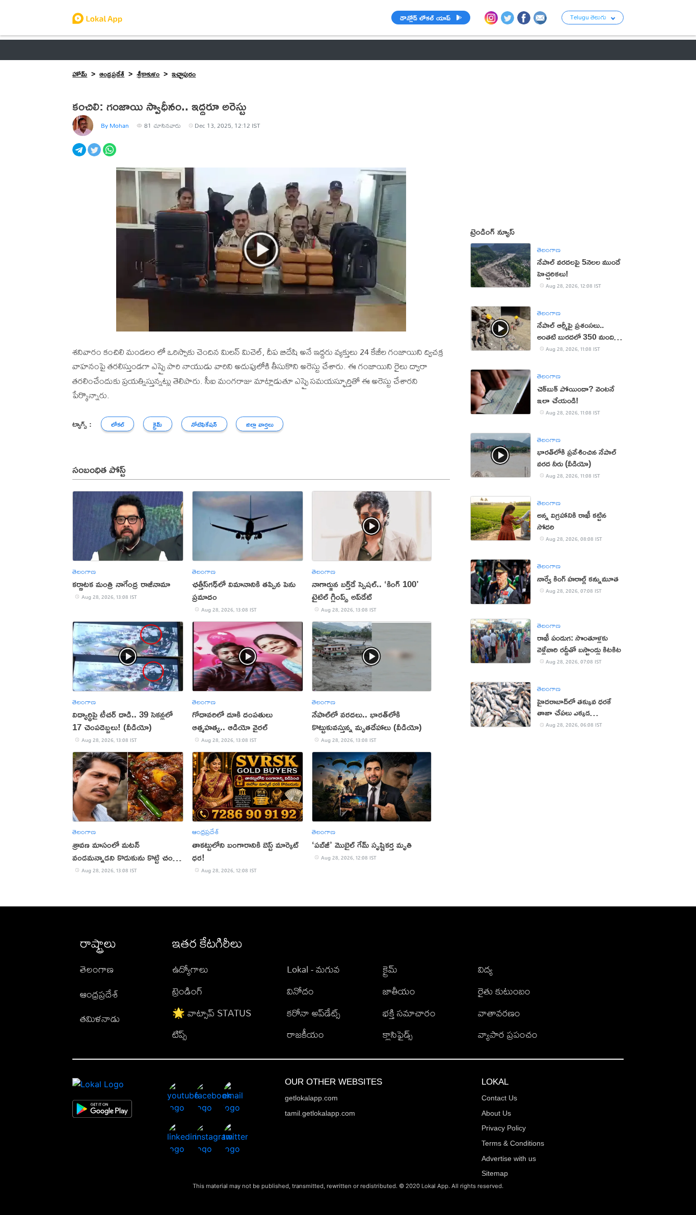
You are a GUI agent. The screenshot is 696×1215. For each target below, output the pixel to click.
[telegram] (80, 155)
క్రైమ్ (390, 969)
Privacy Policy (503, 1128)
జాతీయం (399, 991)
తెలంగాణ (137, 50)
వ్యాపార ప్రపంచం (508, 1034)
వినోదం (300, 991)
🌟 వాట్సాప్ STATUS (211, 1013)
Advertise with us (508, 1158)
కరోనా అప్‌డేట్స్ (313, 1013)
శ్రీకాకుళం (148, 73)
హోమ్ (79, 73)
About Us (496, 1113)
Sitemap (494, 1173)
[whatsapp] (110, 155)
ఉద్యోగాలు (190, 969)
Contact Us (499, 1098)
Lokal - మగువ (313, 969)
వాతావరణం (499, 1013)
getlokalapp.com (311, 1098)
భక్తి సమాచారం (409, 1013)
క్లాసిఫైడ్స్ (398, 1034)
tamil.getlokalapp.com (320, 1113)
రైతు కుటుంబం (504, 991)
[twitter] (95, 155)
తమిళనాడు (100, 1018)
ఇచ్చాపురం (184, 73)
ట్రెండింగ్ (187, 991)
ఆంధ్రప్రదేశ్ (88, 50)
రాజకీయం (305, 1034)
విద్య (485, 969)
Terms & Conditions (512, 1143)
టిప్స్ (179, 1034)
